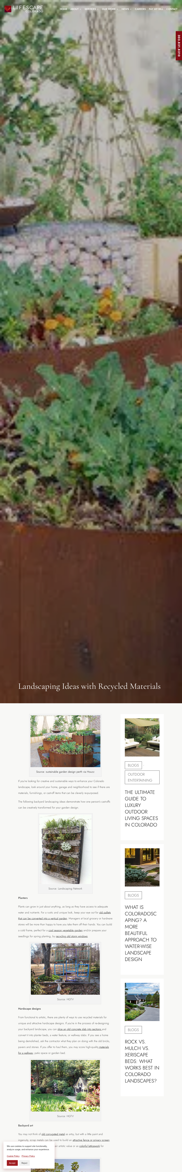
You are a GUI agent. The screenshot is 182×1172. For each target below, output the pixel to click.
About (74, 9)
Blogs (133, 765)
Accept (12, 1163)
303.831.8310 (179, 46)
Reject (24, 1163)
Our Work (109, 9)
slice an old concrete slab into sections (80, 1029)
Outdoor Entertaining (140, 777)
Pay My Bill (156, 9)
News (125, 9)
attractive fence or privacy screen (91, 1140)
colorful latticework (89, 1146)
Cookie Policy (13, 1155)
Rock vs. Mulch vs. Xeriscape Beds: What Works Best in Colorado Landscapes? (142, 1061)
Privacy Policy (28, 1155)
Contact (171, 9)
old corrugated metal (53, 1134)
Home (63, 9)
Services (90, 9)
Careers (140, 9)
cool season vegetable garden (65, 930)
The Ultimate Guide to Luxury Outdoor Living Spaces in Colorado (141, 808)
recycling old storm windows (72, 936)
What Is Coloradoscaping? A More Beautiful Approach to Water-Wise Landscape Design (141, 933)
